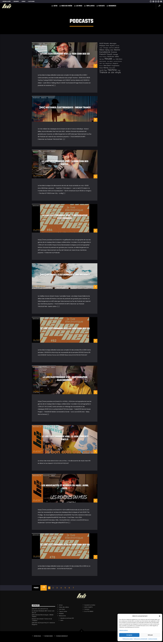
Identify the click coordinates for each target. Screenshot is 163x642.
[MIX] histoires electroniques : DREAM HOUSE (65, 275)
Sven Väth (112, 68)
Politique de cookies (128, 639)
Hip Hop (101, 59)
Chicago (105, 48)
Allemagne (113, 43)
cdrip (100, 47)
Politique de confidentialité (140, 639)
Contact (23, 1)
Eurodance (104, 52)
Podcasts (46, 44)
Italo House (102, 61)
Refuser (150, 635)
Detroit (117, 48)
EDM (111, 50)
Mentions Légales (37, 636)
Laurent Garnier (118, 61)
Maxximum (108, 63)
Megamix (115, 63)
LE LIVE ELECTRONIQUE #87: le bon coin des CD (65, 54)
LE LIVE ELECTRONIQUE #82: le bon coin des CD (65, 329)
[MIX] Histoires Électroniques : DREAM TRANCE (65, 108)
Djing (107, 50)
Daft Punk (111, 47)
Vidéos (53, 44)
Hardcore (110, 57)
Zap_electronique (38, 65)
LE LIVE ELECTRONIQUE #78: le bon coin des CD (65, 545)
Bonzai (117, 45)
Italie (114, 59)
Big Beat (112, 45)
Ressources (112, 6)
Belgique (102, 46)
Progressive (115, 66)
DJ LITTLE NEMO (31, 1)
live (104, 63)
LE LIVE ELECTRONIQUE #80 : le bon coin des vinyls (65, 438)
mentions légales (152, 639)
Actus (55, 6)
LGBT (100, 63)
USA (112, 72)
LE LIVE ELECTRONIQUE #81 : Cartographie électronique (65, 378)
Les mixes (79, 6)
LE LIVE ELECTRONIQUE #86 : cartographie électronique (65, 217)
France (114, 52)
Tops (118, 70)
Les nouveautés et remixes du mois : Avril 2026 (65, 487)
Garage (115, 54)
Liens (61, 620)
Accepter (129, 635)
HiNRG (117, 57)
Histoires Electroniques (39, 119)
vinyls (118, 72)
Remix (106, 68)
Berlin (107, 45)
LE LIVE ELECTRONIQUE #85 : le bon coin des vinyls (65, 162)
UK (109, 72)
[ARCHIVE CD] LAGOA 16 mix (40, 609)
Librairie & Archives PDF (67, 618)
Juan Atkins (110, 61)
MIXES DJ (43, 98)
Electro (117, 50)
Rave (101, 68)
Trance (103, 72)
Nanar (101, 65)
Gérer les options (123, 630)
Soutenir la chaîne (7, 1)
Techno (112, 70)
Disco (101, 50)
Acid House (104, 43)
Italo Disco (119, 59)
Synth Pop (103, 70)
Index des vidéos (66, 6)
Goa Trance (102, 56)
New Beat (107, 66)
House (108, 59)
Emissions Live (37, 44)
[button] (159, 616)
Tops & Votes (90, 6)
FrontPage (36, 98)
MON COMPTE (16, 1)
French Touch (105, 54)
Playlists (101, 6)
